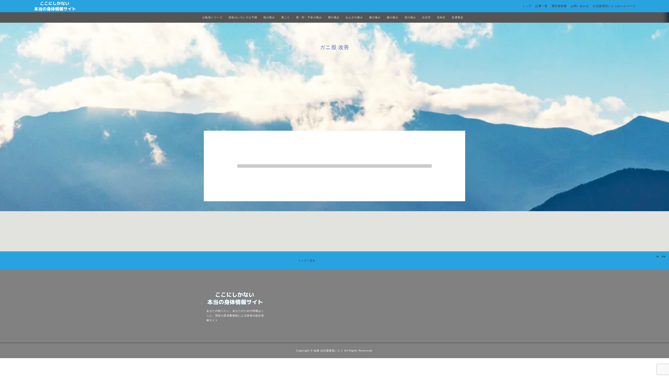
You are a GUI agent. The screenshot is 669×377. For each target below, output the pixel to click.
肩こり (285, 17)
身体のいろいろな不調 (243, 17)
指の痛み (269, 17)
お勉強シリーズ (212, 17)
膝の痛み (392, 17)
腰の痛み (375, 17)
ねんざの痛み (354, 17)
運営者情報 (559, 6)
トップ (527, 6)
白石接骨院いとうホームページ (614, 6)
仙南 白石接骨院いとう (328, 350)
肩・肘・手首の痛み (309, 17)
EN (664, 256)
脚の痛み (334, 17)
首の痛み (410, 17)
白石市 (426, 17)
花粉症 (441, 17)
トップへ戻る (306, 260)
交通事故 (457, 17)
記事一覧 (541, 6)
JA (657, 256)
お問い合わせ (580, 6)
